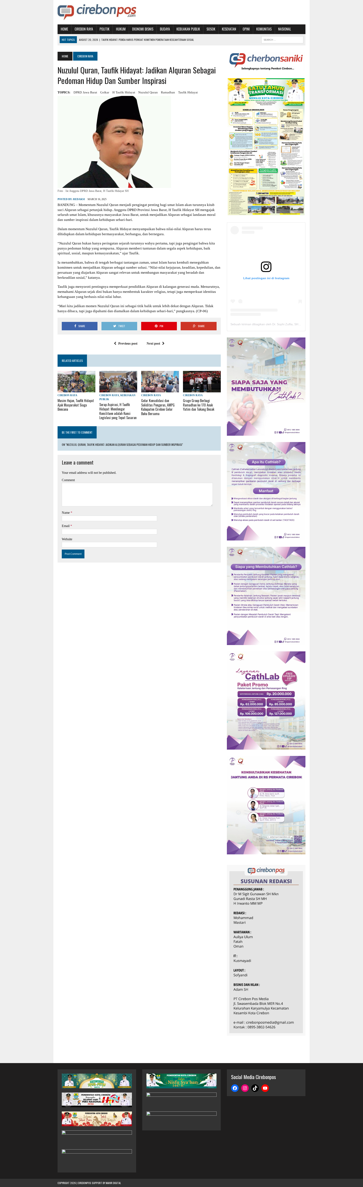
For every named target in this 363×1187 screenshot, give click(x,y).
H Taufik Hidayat (123, 92)
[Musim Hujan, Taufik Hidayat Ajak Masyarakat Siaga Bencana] (76, 389)
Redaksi (79, 199)
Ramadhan (168, 92)
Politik (104, 29)
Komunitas (264, 29)
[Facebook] (235, 1088)
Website (67, 539)
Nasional (284, 29)
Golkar (104, 92)
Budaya (165, 29)
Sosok (210, 29)
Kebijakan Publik (188, 29)
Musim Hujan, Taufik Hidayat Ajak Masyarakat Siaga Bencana (76, 405)
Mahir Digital (113, 1183)
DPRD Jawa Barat (85, 92)
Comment (68, 480)
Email (66, 526)
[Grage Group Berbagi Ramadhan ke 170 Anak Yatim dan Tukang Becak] (202, 389)
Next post (153, 343)
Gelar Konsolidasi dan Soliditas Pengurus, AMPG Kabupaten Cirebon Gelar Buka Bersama (158, 407)
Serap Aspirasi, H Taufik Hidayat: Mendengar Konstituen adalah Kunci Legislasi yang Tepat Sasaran (118, 411)
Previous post (127, 343)
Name (66, 512)
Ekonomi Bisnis (142, 29)
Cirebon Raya (84, 29)
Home (64, 29)
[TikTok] (255, 1088)
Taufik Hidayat (188, 92)
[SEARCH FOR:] (282, 39)
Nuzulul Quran (148, 92)
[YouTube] (265, 1088)
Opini (246, 29)
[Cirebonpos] (97, 12)
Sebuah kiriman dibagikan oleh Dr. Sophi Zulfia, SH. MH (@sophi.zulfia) (277, 324)
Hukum (121, 29)
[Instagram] (245, 1088)
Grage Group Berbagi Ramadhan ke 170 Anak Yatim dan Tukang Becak (198, 405)
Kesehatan (229, 29)
